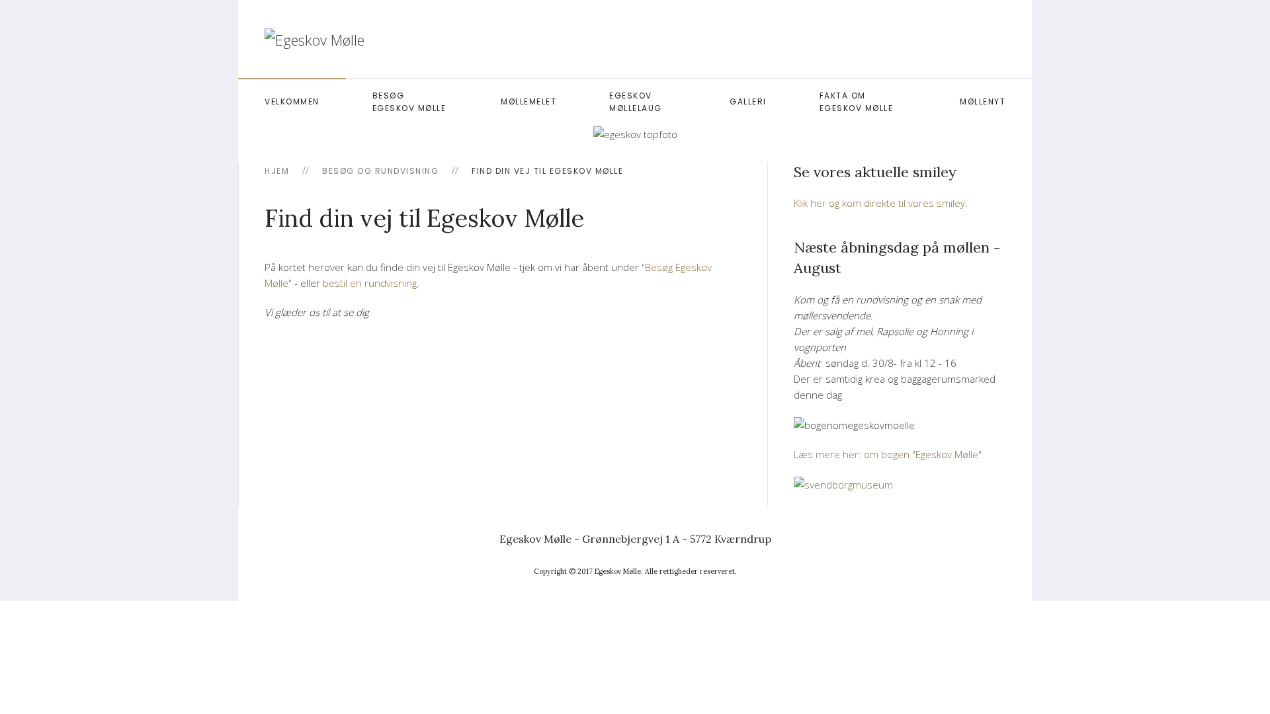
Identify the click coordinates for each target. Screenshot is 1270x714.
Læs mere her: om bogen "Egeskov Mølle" (888, 454)
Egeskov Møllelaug (635, 102)
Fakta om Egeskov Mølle (857, 102)
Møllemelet (528, 101)
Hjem (277, 171)
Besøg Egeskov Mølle (409, 102)
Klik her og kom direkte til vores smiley (879, 203)
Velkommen (292, 101)
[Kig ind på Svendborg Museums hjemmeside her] (843, 483)
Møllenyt (982, 101)
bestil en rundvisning (370, 283)
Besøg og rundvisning (380, 171)
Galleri (748, 101)
